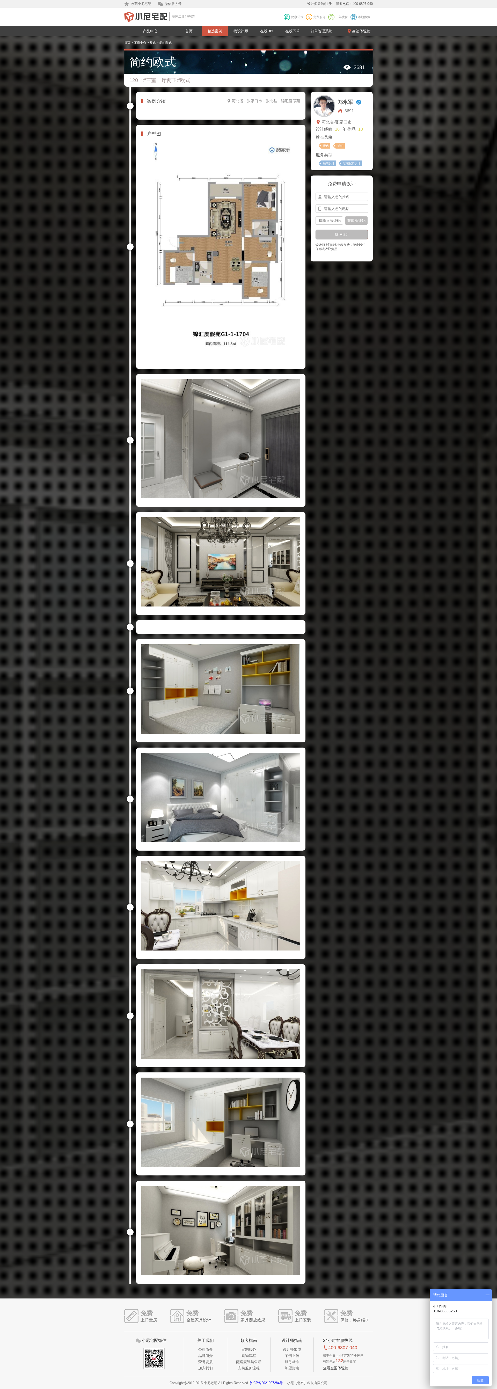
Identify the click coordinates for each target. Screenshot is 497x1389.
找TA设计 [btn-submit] (342, 234)
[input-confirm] (329, 220)
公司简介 (205, 1349)
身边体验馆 (361, 31)
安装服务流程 (249, 1368)
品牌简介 (205, 1356)
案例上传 (292, 1356)
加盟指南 (292, 1368)
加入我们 (205, 1368)
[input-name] (342, 197)
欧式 (153, 43)
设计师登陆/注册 (319, 4)
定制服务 (249, 1349)
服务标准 (292, 1362)
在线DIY (266, 31)
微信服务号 (173, 4)
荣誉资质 (205, 1362)
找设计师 (240, 31)
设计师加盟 (292, 1349)
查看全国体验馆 (335, 1368)
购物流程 (249, 1356)
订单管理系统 (321, 31)
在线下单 (292, 31)
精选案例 (215, 31)
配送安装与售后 (248, 1362)
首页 (189, 31)
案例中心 (140, 43)
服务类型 (324, 155)
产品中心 (150, 31)
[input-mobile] (342, 208)
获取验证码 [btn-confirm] (356, 220)
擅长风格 (324, 137)
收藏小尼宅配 (141, 4)
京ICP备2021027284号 (266, 1383)
